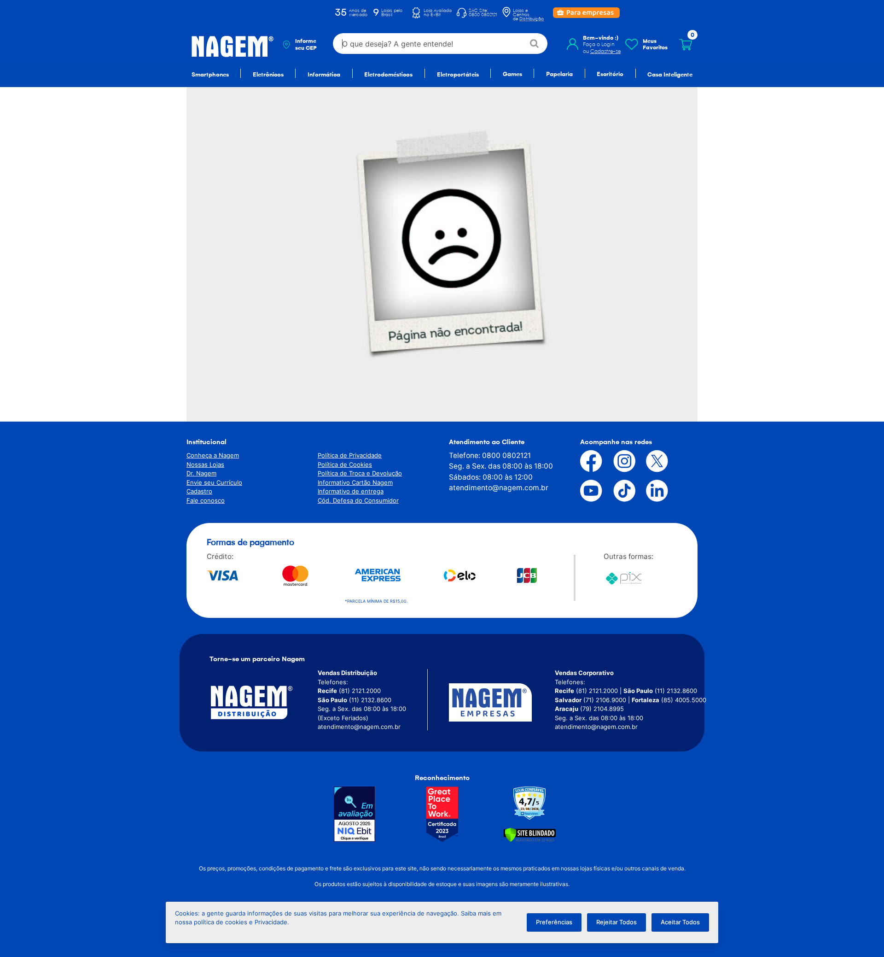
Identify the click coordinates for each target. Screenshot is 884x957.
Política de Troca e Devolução (360, 473)
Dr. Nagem (201, 473)
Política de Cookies (345, 464)
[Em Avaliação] (354, 814)
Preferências (554, 922)
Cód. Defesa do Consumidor (358, 500)
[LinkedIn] (650, 491)
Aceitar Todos (680, 922)
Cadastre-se (605, 51)
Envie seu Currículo (214, 482)
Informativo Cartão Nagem (355, 482)
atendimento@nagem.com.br (498, 487)
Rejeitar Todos (616, 922)
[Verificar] (529, 834)
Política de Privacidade (350, 455)
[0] (685, 44)
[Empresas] (502, 702)
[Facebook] (584, 461)
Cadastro (199, 491)
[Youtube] (584, 491)
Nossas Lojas (205, 464)
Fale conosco (205, 500)
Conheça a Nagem (212, 455)
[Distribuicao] (262, 702)
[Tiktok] (617, 491)
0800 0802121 (506, 455)
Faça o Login (599, 44)
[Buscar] (534, 43)
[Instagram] (617, 461)
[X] (650, 461)
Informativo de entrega (351, 491)
